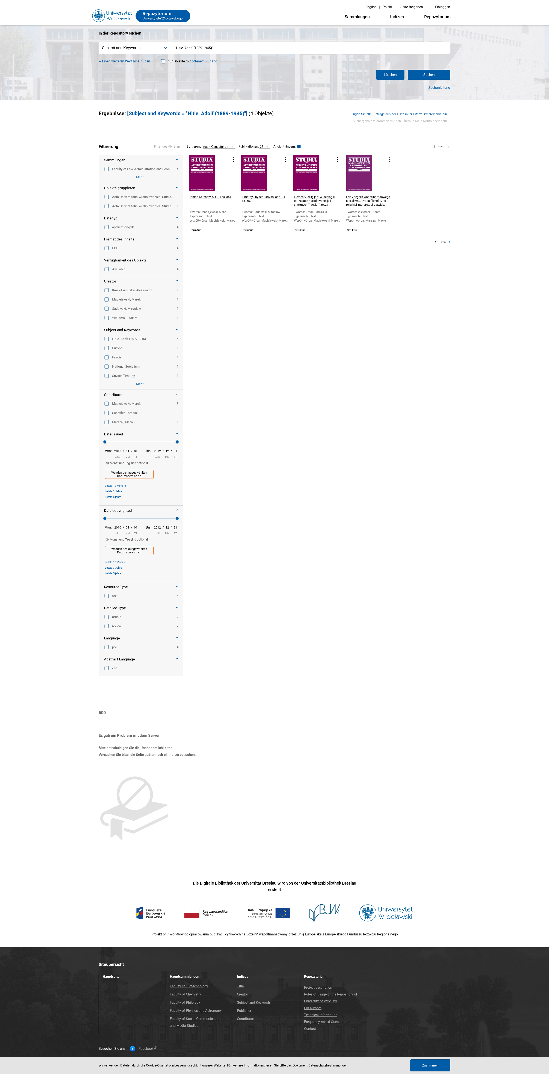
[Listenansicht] (298, 146)
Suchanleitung (439, 87)
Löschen (390, 75)
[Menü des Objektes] (233, 159)
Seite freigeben (411, 7)
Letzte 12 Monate (115, 485)
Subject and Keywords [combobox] (121, 47)
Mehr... (141, 177)
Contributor (245, 1019)
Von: (108, 451)
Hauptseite (111, 976)
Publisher (244, 1011)
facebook (146, 1048)
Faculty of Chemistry (185, 994)
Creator (242, 994)
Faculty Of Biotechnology (189, 986)
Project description (318, 987)
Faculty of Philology (185, 1002)
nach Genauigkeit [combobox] (215, 146)
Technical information (320, 1015)
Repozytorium (437, 16)
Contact (310, 1029)
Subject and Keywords (254, 1002)
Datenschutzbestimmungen (327, 1065)
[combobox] (310, 48)
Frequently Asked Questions (325, 1022)
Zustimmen (430, 1065)
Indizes (397, 16)
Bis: (148, 451)
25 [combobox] (261, 146)
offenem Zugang (204, 61)
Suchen (429, 75)
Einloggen (442, 7)
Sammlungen (357, 16)
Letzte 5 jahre (113, 496)
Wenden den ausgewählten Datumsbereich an (129, 474)
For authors (312, 1008)
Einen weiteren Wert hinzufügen (126, 61)
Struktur (196, 230)
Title (240, 986)
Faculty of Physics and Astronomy (196, 1011)
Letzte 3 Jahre (113, 491)
